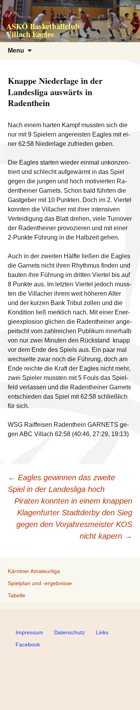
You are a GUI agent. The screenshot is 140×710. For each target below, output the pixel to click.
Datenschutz (69, 632)
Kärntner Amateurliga (34, 571)
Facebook (28, 644)
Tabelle (16, 595)
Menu (16, 50)
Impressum (29, 632)
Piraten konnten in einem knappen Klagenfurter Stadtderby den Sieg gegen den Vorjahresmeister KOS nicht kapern (73, 518)
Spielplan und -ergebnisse (40, 583)
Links (102, 632)
